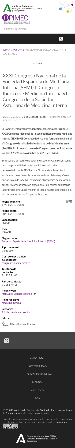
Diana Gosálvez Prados (34, 116)
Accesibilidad (37, 366)
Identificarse (10, 28)
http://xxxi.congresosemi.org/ (19, 293)
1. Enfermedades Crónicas (17, 312)
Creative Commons (56, 421)
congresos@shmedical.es (16, 262)
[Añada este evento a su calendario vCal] (70, 200)
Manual (37, 381)
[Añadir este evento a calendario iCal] (67, 200)
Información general (37, 373)
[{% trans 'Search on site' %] (73, 38)
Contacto (37, 389)
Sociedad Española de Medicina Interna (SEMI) (28, 241)
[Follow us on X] (61, 38)
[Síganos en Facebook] (66, 38)
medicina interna (11, 302)
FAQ (37, 397)
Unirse (22, 28)
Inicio (6, 50)
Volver (37, 63)
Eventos (18, 50)
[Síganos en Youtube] (70, 38)
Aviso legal (37, 358)
